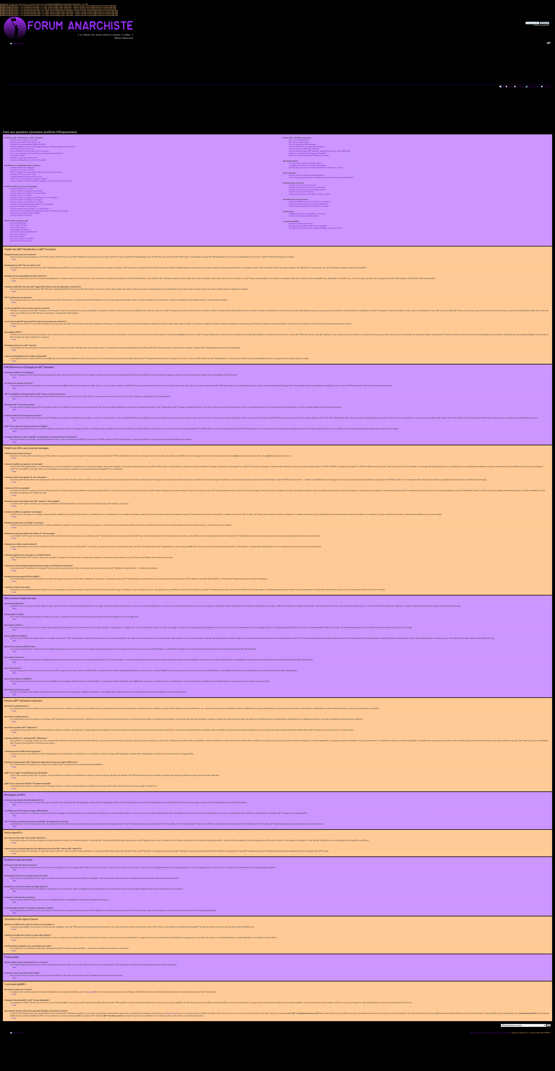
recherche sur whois (172, 1013)
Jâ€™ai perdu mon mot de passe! (22, 149)
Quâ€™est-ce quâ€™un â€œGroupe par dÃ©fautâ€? (307, 153)
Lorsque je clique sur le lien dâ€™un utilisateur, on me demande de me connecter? (41, 181)
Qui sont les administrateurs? (299, 140)
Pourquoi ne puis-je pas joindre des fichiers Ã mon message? (31, 204)
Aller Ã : (497, 1025)
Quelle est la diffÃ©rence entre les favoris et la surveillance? (310, 201)
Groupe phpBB (90, 992)
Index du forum (18, 43)
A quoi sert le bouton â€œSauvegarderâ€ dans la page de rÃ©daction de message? (39, 211)
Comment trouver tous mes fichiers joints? (303, 216)
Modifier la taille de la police (548, 43)
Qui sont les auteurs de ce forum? (301, 223)
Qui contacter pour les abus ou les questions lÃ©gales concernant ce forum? (316, 228)
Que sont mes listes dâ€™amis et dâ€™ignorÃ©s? (306, 175)
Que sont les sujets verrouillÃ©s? (22, 238)
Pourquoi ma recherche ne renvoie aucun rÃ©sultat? (307, 187)
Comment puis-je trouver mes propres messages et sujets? (310, 194)
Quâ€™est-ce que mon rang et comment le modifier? (28, 179)
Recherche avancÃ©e (541, 25)
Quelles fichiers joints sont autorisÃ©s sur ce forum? (307, 214)
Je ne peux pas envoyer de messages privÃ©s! (305, 163)
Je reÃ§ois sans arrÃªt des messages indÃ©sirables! (307, 165)
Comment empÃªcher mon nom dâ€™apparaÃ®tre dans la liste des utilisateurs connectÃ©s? (42, 147)
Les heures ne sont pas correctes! (22, 170)
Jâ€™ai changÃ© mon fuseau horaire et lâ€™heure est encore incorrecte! (36, 172)
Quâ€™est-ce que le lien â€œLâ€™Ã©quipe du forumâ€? (309, 155)
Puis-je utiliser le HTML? (18, 225)
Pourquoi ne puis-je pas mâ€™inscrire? (24, 158)
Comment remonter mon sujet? (21, 215)
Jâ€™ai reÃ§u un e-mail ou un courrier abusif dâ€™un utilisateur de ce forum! (316, 167)
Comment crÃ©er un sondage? (21, 195)
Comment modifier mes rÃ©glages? (22, 167)
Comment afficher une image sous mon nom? (26, 176)
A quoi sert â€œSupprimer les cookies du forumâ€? (28, 160)
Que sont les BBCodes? (18, 223)
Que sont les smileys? (18, 227)
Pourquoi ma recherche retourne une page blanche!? (307, 189)
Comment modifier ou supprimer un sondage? (26, 200)
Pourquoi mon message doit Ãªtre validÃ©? (25, 213)
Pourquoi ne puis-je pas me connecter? (24, 140)
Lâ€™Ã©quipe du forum (478, 1033)
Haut (14, 259)
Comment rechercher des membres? (302, 192)
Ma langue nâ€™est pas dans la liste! (23, 174)
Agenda (510, 87)
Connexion (547, 87)
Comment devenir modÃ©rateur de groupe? (304, 149)
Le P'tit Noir (521, 87)
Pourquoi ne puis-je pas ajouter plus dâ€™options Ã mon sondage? (34, 197)
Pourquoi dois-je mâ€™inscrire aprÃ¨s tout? (25, 142)
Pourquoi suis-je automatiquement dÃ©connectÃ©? (28, 144)
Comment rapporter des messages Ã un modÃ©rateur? (29, 209)
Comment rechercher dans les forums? (302, 185)
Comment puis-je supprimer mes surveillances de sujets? (309, 206)
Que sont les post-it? (17, 236)
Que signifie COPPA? (17, 155)
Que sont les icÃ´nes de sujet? (21, 241)
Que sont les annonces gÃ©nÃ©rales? (23, 232)
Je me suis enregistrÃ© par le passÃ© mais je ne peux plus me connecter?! (36, 153)
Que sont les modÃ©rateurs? (299, 142)
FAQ (503, 87)
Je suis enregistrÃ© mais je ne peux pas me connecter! (29, 151)
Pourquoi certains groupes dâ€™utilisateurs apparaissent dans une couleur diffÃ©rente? (320, 151)
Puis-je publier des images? (19, 229)
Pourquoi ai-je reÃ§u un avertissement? (24, 206)
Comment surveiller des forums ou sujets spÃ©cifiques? (308, 204)
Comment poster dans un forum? (21, 188)
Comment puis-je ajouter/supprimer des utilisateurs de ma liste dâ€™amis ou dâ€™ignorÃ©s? (321, 177)
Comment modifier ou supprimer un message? (26, 191)
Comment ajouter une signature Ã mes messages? (28, 193)
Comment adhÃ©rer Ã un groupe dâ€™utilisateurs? (307, 147)
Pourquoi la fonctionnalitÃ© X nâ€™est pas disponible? (308, 226)
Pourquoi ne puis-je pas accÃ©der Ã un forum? (27, 202)
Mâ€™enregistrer (534, 87)
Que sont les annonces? (18, 234)
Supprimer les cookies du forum (499, 1033)
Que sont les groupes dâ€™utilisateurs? (303, 144)
